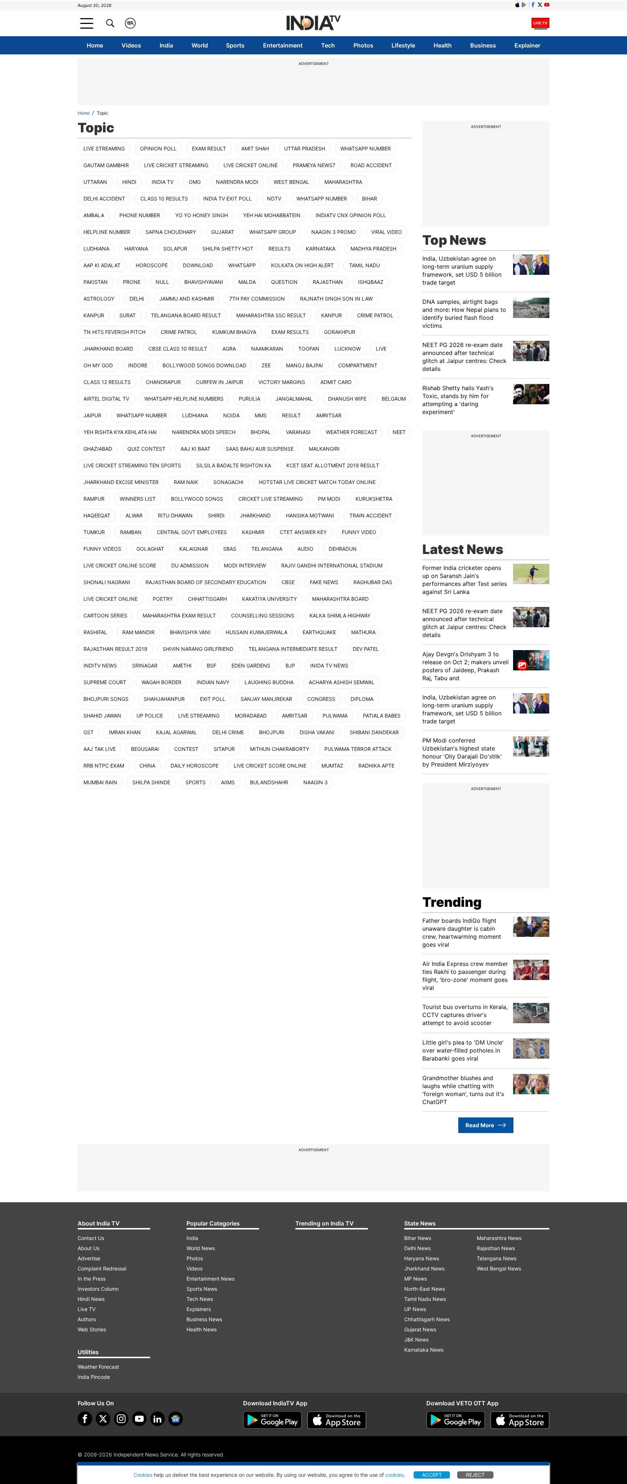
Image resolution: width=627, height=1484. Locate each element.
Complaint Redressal (102, 1268)
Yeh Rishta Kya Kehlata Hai (120, 432)
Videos (131, 45)
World (200, 45)
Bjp (290, 665)
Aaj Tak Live (99, 749)
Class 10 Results (164, 198)
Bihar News (417, 1238)
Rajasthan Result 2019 (115, 649)
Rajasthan (328, 282)
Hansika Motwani (310, 515)
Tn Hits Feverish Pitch (114, 332)
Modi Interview (245, 565)
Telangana (266, 549)
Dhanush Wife (347, 399)
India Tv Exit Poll (227, 198)
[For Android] (455, 1420)
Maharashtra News (499, 1238)
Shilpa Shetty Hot (227, 248)
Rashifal (95, 632)
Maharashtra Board (340, 599)
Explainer (527, 45)
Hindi (129, 182)
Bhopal (261, 432)
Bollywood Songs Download (204, 365)
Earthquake (319, 632)
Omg (195, 182)
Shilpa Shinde (151, 782)
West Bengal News (499, 1268)
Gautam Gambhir (106, 165)
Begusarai (145, 749)
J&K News (416, 1339)
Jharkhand (255, 515)
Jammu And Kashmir (186, 298)
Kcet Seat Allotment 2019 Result (332, 465)
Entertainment (283, 45)
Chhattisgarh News (427, 1319)
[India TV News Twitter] (539, 4)
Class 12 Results (107, 382)
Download (198, 265)
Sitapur (224, 749)
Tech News (200, 1299)
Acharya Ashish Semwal (341, 682)
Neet (399, 432)
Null (162, 282)
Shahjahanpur (164, 699)
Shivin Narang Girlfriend (198, 649)
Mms (261, 415)
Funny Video (359, 532)
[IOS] (517, 4)
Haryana (136, 248)
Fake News (324, 582)
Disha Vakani (317, 732)
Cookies (143, 1475)
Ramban (131, 532)
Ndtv (274, 198)
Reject (475, 1475)
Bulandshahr (269, 782)
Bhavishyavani (203, 282)
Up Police (149, 715)
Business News (204, 1319)
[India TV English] (313, 23)
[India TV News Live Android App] (272, 1420)
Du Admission (190, 565)
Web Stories (92, 1329)
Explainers (199, 1309)
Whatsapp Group (272, 232)
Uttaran (95, 182)
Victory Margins (281, 382)
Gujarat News (420, 1329)
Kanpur (93, 315)
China (147, 765)
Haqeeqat (96, 515)
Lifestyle (403, 45)
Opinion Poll (158, 148)
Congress (321, 699)
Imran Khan (125, 732)
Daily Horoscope (194, 765)
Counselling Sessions (262, 615)
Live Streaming (104, 148)
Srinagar (144, 665)
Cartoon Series (105, 615)
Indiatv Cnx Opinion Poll (351, 215)
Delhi (137, 298)
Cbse (288, 582)
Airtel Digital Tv (106, 399)
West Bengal (291, 182)
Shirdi (216, 515)
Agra (229, 349)
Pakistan (95, 282)
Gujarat (222, 232)
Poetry (163, 599)
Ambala (93, 215)
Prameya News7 (314, 165)
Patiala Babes (382, 715)
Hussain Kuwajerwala (256, 632)
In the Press (92, 1279)
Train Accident (370, 515)
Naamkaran (267, 349)
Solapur (175, 248)
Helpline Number (106, 232)
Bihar (369, 198)
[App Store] (336, 1420)
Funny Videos (102, 549)
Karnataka (320, 248)
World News (201, 1248)
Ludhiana (96, 248)
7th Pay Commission (257, 298)
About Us (88, 1248)
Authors (87, 1319)
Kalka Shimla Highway (340, 615)
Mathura (363, 632)
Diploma (362, 699)
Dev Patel (366, 649)
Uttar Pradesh (304, 148)
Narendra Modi (237, 182)
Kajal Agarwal (176, 732)
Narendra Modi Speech (203, 432)
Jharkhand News (424, 1268)
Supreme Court (104, 682)
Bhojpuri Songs (105, 699)
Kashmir (253, 532)
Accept (432, 1475)
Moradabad (251, 715)
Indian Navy (213, 682)
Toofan (308, 349)
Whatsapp (242, 265)
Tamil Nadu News (425, 1299)
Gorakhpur (339, 332)
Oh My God (98, 365)
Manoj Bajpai (304, 365)
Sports (235, 45)
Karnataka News (423, 1350)
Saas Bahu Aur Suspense (260, 449)
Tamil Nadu (364, 265)
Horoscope (152, 265)
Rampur (93, 499)
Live (381, 349)
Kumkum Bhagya (234, 332)
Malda (247, 282)
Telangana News (496, 1258)
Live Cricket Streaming (176, 165)
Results (280, 248)
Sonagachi (228, 482)
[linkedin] (157, 1418)
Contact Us (91, 1238)
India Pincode (94, 1377)
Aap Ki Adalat (101, 265)
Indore (137, 365)
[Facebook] (85, 1418)
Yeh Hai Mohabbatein (271, 215)
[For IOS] (520, 1420)
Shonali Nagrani (106, 582)
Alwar (134, 515)
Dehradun (343, 549)
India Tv (162, 182)
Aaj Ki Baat (195, 449)
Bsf (211, 665)
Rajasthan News (496, 1248)
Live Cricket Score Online (270, 765)
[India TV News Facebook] (533, 4)
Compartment (357, 365)
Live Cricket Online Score (119, 565)
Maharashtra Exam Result (179, 615)
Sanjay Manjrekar (266, 699)
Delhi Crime (228, 732)
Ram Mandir (138, 632)
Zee (266, 365)
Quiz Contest (146, 449)
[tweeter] (103, 1418)
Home (95, 45)
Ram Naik (186, 482)
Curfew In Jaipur (219, 382)
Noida (231, 415)
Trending (451, 902)
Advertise (89, 1258)
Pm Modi (329, 499)
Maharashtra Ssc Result (271, 315)
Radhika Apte (376, 765)
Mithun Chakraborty (279, 749)
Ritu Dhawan (175, 515)
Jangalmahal (294, 399)
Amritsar (328, 415)
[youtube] (139, 1418)
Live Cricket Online (251, 165)
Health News (202, 1329)
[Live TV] (540, 23)
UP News (415, 1309)
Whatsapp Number (365, 148)
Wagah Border (161, 682)
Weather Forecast (351, 432)
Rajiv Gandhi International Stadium (331, 565)
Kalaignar (193, 549)
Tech (328, 45)
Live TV (86, 1309)
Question (284, 282)
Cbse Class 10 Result (177, 349)
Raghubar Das (372, 582)
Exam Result (209, 148)
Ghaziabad (97, 449)
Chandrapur (163, 382)
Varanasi (298, 432)
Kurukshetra (374, 499)
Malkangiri (324, 449)
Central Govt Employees (192, 532)
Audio (306, 549)
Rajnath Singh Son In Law (336, 298)
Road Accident (371, 165)
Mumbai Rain (100, 782)
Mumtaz (332, 765)
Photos (363, 45)
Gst (88, 732)
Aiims (228, 782)
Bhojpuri (271, 732)
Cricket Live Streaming (270, 499)
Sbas (229, 549)
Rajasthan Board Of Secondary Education (206, 582)
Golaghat (150, 549)
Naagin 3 (315, 782)
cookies (394, 1475)
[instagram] (121, 1418)
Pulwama (335, 715)
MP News (415, 1279)
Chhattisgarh (207, 599)
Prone (131, 282)
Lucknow (348, 349)
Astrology (98, 298)
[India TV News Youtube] (546, 4)
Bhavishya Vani (190, 632)
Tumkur (94, 532)
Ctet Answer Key (303, 532)
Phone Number (139, 215)
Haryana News (421, 1258)
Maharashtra (343, 182)
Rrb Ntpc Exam (103, 765)
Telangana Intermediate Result (293, 649)
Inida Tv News (329, 665)
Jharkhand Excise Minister (121, 482)
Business (483, 45)
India (166, 45)
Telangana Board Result (186, 315)
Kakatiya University (269, 599)
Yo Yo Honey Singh (201, 215)
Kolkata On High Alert (302, 265)
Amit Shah (255, 148)
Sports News (202, 1289)
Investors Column (98, 1289)
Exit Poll (212, 699)
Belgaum (394, 399)
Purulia (249, 399)
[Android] (524, 4)
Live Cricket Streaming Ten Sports (132, 465)
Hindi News (91, 1299)
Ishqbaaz (371, 282)
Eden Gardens (250, 665)
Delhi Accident (104, 198)
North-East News (424, 1289)
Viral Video (386, 232)
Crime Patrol (375, 315)
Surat (127, 315)
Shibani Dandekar (374, 732)
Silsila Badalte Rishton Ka (233, 465)
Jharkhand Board (108, 349)
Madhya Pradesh (373, 248)
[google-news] (175, 1418)
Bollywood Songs (197, 499)
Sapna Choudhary (171, 232)
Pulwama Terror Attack (358, 749)
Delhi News (417, 1248)
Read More (480, 1125)
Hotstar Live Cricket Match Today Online (317, 482)
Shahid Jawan (102, 715)
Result (291, 415)
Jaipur (92, 415)
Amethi (182, 665)
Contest (186, 749)
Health (443, 45)
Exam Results (290, 332)
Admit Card (336, 382)
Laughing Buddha (269, 682)
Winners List (138, 499)
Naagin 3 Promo (333, 232)
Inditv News (100, 665)
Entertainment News (210, 1279)
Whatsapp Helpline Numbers (184, 399)
